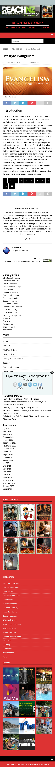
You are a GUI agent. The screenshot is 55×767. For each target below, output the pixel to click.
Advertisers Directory (11, 278)
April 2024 (7, 471)
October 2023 (8, 486)
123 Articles (35, 208)
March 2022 (7, 489)
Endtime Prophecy (10, 292)
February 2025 (8, 457)
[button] (51, 35)
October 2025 (8, 448)
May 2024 (7, 469)
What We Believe (10, 350)
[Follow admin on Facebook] (28, 238)
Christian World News (11, 280)
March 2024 (7, 474)
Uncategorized (9, 327)
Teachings (7, 321)
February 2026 (8, 437)
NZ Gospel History (10, 304)
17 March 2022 (10, 62)
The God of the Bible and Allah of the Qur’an (21, 399)
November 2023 (9, 483)
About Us (6, 345)
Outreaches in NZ (10, 312)
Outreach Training (10, 309)
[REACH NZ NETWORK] (27, 16)
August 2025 (8, 454)
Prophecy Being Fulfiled (12, 315)
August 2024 (8, 460)
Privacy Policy (8, 354)
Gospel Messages (10, 301)
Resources (7, 318)
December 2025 (9, 443)
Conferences (8, 289)
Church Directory (9, 283)
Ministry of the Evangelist (13, 358)
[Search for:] (27, 41)
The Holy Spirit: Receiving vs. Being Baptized (21, 407)
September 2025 (9, 451)
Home (5, 341)
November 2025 (9, 446)
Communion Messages (12, 286)
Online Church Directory (12, 306)
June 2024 (7, 466)
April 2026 (7, 431)
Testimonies (8, 324)
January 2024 (8, 480)
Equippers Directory (11, 295)
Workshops (7, 329)
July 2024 (6, 463)
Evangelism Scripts (10, 298)
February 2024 (8, 477)
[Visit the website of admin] (26, 238)
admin (21, 62)
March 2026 (7, 434)
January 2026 (8, 440)
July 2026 (6, 428)
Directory (6, 363)
